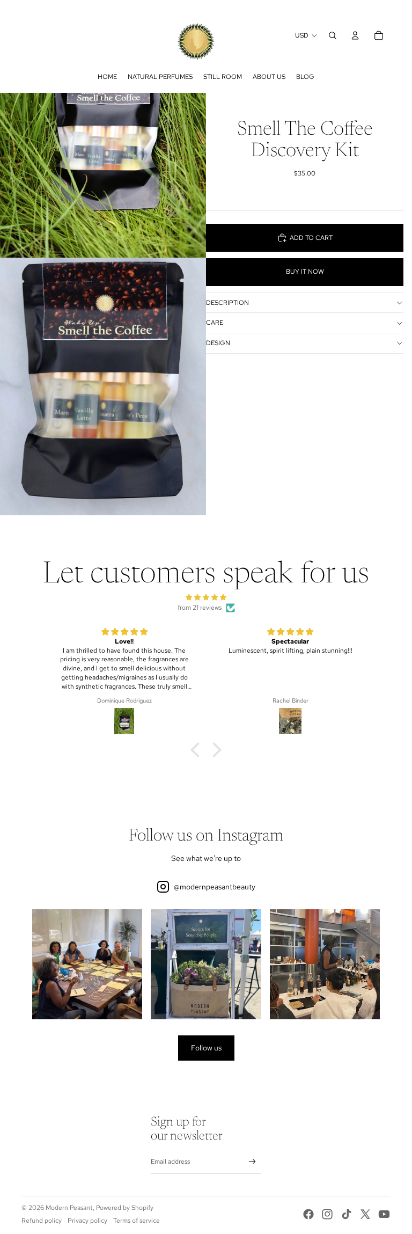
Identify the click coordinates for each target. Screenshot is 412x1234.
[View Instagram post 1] (87, 964)
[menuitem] (107, 77)
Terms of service (136, 1220)
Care (214, 322)
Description (227, 302)
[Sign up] (252, 1161)
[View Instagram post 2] (206, 964)
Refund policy (41, 1220)
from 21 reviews (200, 607)
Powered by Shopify (124, 1207)
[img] (206, 597)
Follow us (206, 1048)
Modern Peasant (69, 1207)
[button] (197, 749)
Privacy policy (87, 1220)
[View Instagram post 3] (325, 964)
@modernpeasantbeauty (214, 887)
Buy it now (305, 271)
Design (218, 343)
